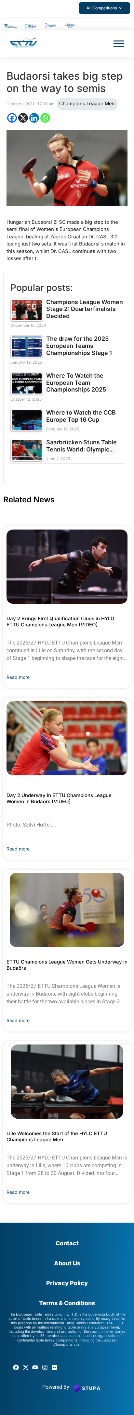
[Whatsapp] (45, 118)
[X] (23, 118)
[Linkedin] (34, 118)
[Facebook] (12, 118)
